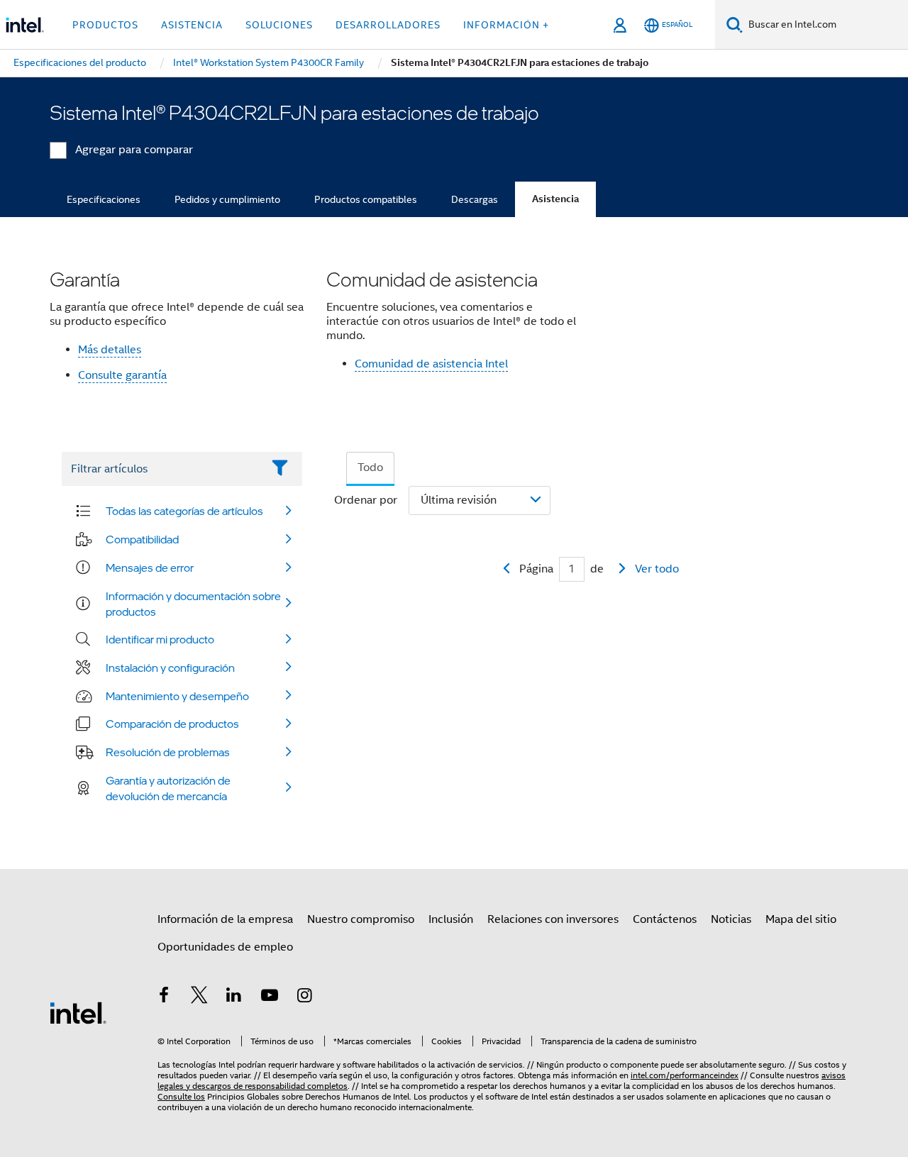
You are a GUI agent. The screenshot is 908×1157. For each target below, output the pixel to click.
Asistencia (555, 199)
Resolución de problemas (168, 752)
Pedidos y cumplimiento (227, 199)
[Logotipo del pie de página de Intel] (78, 1012)
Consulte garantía (122, 375)
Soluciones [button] (279, 24)
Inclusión (450, 919)
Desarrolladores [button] (388, 24)
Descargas (474, 199)
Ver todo (657, 569)
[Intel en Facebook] (164, 997)
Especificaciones (103, 199)
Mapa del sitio (800, 919)
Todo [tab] (370, 467)
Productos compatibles (365, 199)
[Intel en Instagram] (304, 997)
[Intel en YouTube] (270, 997)
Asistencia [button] (192, 24)
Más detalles (109, 350)
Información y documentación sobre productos (193, 604)
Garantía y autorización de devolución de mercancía (168, 788)
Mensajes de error (150, 567)
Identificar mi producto (160, 639)
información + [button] (506, 24)
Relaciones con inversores (553, 919)
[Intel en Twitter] (199, 997)
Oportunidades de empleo (225, 947)
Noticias (731, 919)
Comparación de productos (172, 723)
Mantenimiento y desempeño (177, 696)
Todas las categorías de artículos (184, 511)
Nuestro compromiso (360, 919)
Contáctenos (665, 919)
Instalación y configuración (170, 667)
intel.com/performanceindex (684, 1075)
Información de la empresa (225, 919)
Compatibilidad (142, 539)
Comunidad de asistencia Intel (431, 364)
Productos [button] (105, 24)
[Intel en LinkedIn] (234, 997)
